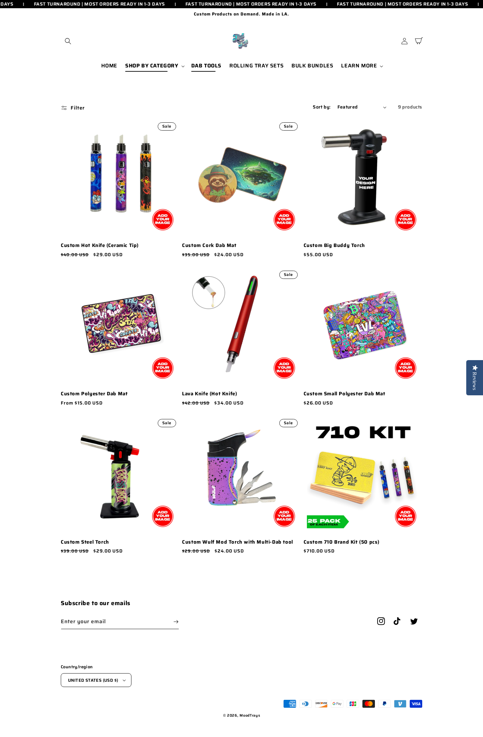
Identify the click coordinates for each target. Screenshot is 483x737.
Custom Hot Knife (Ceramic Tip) (100, 245)
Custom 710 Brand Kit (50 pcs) (342, 542)
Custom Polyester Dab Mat (94, 394)
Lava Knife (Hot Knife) (209, 394)
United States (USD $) (93, 680)
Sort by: (322, 107)
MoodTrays (250, 715)
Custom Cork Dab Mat (209, 245)
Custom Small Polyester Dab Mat (344, 394)
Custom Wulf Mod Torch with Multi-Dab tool (237, 542)
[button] (68, 41)
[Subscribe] (175, 621)
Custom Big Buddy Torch (334, 245)
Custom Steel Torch (85, 542)
